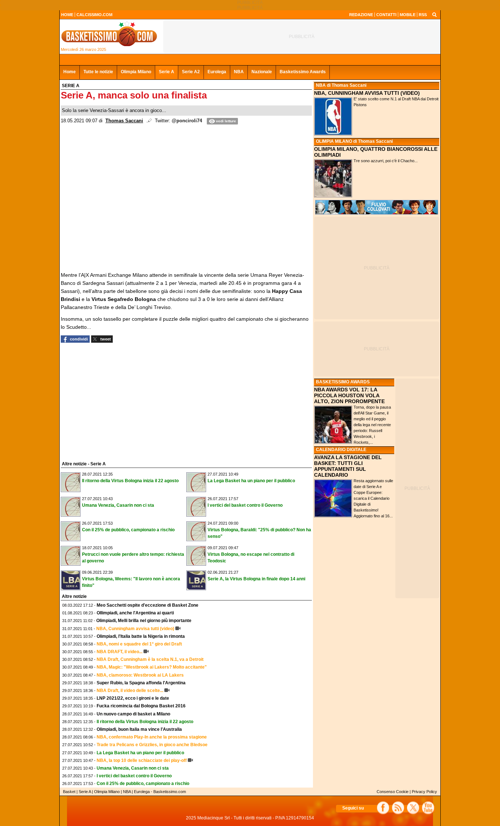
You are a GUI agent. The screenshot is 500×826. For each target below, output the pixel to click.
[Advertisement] (116, 401)
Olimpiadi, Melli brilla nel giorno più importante (143, 620)
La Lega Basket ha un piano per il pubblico (251, 480)
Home (69, 71)
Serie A (166, 71)
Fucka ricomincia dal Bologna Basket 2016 (141, 705)
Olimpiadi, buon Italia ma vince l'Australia (139, 729)
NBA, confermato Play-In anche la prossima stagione (152, 737)
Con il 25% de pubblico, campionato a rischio (128, 529)
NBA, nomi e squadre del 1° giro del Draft (139, 644)
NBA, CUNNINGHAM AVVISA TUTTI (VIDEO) (367, 93)
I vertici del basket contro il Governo (245, 505)
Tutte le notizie (98, 71)
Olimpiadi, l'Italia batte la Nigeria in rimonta (141, 636)
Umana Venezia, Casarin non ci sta (118, 505)
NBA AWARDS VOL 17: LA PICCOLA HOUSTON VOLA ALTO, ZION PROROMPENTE (349, 395)
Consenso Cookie (392, 791)
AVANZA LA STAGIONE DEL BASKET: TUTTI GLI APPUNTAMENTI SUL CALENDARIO (348, 466)
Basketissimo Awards (303, 71)
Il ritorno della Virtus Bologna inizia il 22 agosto (130, 480)
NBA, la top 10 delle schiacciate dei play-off (142, 760)
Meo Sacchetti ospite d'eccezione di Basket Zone (147, 605)
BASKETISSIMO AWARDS (343, 381)
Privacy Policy (424, 791)
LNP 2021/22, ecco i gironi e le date (133, 698)
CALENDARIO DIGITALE (341, 449)
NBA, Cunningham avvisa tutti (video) (135, 628)
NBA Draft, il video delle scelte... (130, 690)
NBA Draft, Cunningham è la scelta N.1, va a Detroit (150, 659)
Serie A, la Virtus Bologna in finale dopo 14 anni (256, 578)
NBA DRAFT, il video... (119, 651)
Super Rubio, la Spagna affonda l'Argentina (141, 682)
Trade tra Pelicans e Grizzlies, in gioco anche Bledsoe (152, 744)
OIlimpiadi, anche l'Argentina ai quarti (135, 612)
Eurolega (217, 71)
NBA (239, 71)
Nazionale (261, 71)
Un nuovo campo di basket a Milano (133, 714)
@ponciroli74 (187, 120)
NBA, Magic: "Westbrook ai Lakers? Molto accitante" (152, 667)
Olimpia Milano (136, 71)
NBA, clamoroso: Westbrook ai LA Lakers (140, 675)
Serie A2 (191, 71)
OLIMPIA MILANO (334, 141)
